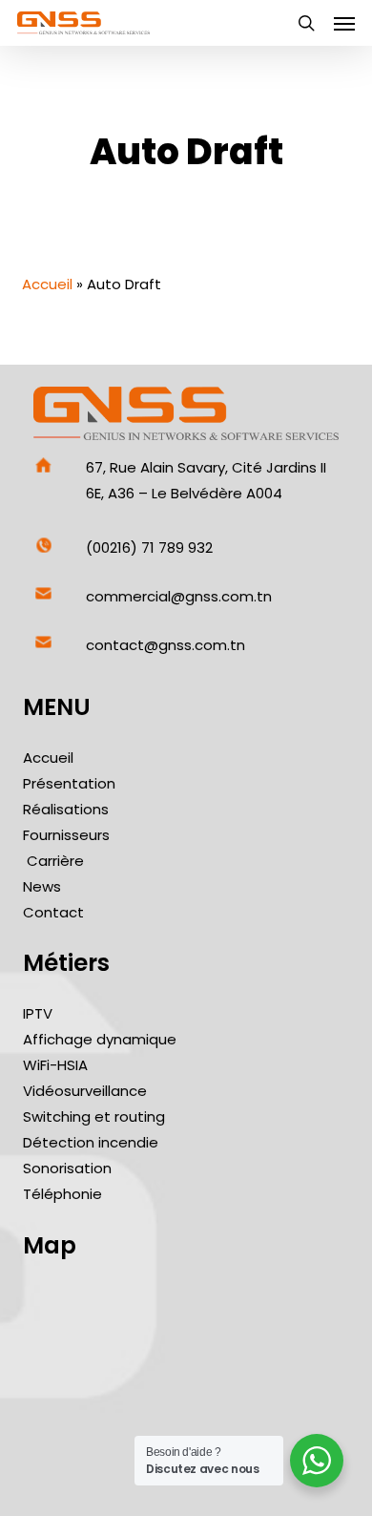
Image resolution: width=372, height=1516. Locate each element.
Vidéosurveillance (85, 1091)
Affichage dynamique (99, 1039)
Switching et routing (94, 1116)
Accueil (47, 284)
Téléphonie (62, 1194)
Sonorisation (67, 1168)
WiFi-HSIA (55, 1065)
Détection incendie (90, 1142)
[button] (344, 22)
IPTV (37, 1013)
